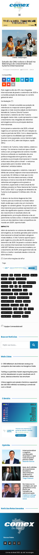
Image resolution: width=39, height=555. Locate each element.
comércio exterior (27, 286)
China (11, 286)
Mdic (26, 305)
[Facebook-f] (19, 543)
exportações (12, 297)
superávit (30, 309)
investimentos (5, 305)
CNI (20, 286)
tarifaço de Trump (6, 316)
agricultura (17, 275)
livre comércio (14, 305)
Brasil (14, 282)
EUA (31, 294)
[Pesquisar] (34, 345)
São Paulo (27, 312)
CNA (16, 286)
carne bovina (21, 282)
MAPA (21, 305)
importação (19, 301)
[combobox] (15, 345)
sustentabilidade (18, 312)
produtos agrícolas (6, 309)
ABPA (11, 275)
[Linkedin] (5, 543)
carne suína (5, 286)
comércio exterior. (17, 290)
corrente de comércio (7, 294)
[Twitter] (10, 543)
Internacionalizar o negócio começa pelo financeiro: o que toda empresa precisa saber (29, 455)
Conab (25, 290)
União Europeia (16, 316)
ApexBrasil (4, 279)
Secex (20, 309)
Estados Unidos (24, 294)
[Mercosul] (25, 316)
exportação (4, 297)
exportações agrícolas (23, 297)
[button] (19, 14)
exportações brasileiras (8, 301)
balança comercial (21, 279)
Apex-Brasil (34, 275)
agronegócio (25, 275)
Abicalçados (5, 275)
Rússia (15, 309)
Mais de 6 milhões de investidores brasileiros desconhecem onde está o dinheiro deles (30, 471)
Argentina (11, 279)
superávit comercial (7, 312)
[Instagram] (14, 543)
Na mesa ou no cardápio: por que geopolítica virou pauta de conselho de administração (30, 488)
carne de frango (31, 282)
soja (25, 309)
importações (27, 301)
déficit (16, 294)
